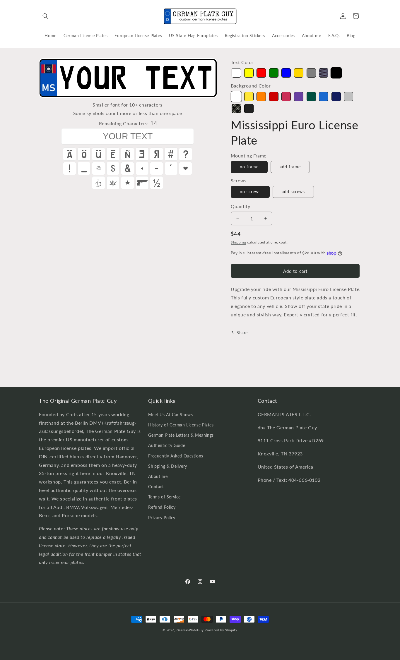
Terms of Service (164, 496)
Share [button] (242, 332)
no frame (249, 166)
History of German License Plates (180, 424)
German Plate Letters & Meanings (181, 435)
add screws (293, 191)
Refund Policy (161, 507)
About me (157, 476)
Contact (156, 486)
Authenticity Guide (166, 445)
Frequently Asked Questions (175, 455)
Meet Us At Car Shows (170, 414)
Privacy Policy (161, 517)
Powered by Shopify (221, 630)
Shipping (238, 242)
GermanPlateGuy (190, 630)
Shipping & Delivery (167, 465)
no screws (250, 191)
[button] (45, 16)
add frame (290, 166)
